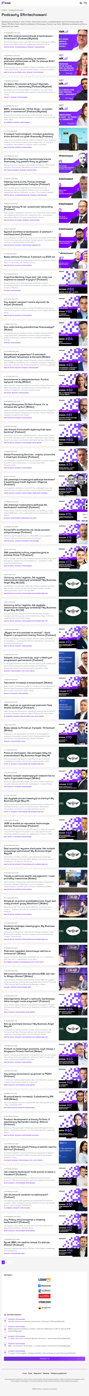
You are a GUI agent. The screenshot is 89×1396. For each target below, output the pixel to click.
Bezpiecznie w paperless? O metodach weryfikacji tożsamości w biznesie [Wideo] (27, 355)
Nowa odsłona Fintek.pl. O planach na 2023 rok (29, 257)
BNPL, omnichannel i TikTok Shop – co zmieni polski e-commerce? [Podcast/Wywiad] (28, 110)
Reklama (46, 1373)
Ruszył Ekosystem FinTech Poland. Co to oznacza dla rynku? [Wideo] (26, 405)
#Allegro (7, 987)
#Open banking (37, 443)
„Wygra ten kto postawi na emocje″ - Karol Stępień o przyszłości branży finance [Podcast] (30, 633)
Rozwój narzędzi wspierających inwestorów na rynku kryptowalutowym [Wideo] (29, 776)
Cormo (55, 1389)
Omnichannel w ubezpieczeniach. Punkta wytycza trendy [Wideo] (26, 380)
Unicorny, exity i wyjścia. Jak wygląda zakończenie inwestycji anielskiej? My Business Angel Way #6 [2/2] (30, 580)
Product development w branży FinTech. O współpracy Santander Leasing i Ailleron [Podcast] (27, 1122)
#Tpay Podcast (30, 671)
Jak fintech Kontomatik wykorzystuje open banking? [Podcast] (27, 430)
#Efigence (44, 493)
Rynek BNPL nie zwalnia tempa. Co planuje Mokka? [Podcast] (27, 1243)
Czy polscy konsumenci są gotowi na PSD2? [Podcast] (28, 1075)
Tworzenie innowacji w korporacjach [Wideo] (28, 682)
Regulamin (38, 1373)
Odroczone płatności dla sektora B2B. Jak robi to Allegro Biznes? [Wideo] (29, 974)
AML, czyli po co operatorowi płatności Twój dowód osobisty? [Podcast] (28, 706)
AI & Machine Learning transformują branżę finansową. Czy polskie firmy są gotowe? (27, 160)
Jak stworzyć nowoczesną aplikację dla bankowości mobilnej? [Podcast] (25, 506)
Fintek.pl (4, 10)
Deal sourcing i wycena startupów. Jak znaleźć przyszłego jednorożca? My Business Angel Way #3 (29, 851)
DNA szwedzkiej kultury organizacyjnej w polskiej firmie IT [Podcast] (26, 553)
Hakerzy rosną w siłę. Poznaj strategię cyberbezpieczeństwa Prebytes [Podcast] (27, 182)
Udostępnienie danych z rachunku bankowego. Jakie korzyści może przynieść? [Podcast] (29, 999)
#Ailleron (33, 518)
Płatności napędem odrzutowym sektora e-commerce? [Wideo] (27, 952)
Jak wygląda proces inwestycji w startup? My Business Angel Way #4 (29, 799)
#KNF (5, 837)
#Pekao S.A (7, 693)
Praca (30, 1373)
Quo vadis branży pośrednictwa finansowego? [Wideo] (29, 328)
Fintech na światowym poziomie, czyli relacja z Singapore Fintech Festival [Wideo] (29, 1050)
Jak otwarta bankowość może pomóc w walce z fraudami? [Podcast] (29, 1173)
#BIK (5, 1107)
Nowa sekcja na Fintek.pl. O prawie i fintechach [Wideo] (29, 729)
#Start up (7, 764)
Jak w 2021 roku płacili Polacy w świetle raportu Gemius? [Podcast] (30, 1148)
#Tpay (23, 671)
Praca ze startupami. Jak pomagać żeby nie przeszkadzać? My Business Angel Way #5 (27, 754)
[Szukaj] (81, 3)
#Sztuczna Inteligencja (11, 170)
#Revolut (7, 97)
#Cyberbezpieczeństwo (22, 195)
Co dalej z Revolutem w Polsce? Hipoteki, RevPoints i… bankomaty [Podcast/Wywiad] (28, 85)
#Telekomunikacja (21, 47)
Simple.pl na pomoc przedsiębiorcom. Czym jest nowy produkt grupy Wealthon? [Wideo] (30, 902)
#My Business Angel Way (40, 593)
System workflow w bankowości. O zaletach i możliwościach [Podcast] (28, 232)
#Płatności (18, 72)
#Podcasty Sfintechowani (36, 47)
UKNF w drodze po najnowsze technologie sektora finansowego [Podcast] (26, 824)
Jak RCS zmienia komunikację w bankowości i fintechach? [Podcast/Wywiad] (28, 37)
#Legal (23, 741)
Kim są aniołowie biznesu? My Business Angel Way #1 (29, 1025)
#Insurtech (7, 393)
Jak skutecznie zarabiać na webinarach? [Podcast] (26, 1195)
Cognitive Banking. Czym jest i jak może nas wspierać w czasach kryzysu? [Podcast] (28, 278)
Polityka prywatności (59, 1373)
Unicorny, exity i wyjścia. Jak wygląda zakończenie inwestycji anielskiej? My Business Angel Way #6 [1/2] (30, 607)
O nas (25, 1373)
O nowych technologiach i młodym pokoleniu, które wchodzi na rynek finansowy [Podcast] (29, 135)
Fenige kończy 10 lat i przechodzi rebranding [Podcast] (28, 207)
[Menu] (85, 3)
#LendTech (18, 541)
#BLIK (24, 72)
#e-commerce (8, 122)
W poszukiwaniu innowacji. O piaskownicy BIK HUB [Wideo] (29, 1097)
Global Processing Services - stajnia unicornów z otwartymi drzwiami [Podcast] (29, 455)
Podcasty (44, 1359)
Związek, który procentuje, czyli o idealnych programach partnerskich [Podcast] (28, 658)
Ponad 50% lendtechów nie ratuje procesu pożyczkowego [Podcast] (27, 530)
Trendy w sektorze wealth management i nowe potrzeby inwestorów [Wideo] (29, 877)
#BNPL (29, 987)
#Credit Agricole (9, 493)
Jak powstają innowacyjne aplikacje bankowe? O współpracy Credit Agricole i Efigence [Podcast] (29, 482)
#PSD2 (6, 1012)
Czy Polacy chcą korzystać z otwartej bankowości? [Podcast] (24, 1220)
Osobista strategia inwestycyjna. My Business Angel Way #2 (29, 927)
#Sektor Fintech (9, 47)
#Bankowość (36, 245)
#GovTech (18, 367)
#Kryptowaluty (9, 786)
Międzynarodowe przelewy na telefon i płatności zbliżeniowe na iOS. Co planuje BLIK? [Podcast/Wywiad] (29, 61)
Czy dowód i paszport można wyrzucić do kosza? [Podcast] (26, 303)
